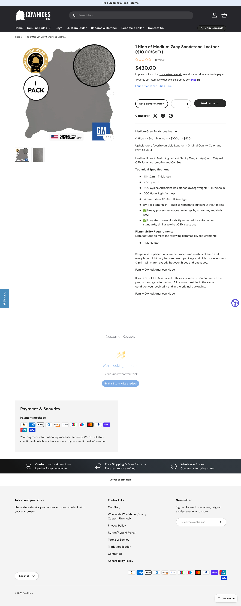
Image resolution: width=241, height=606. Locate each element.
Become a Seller (132, 28)
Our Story (114, 507)
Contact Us (156, 28)
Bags (59, 28)
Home (19, 28)
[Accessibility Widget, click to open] (235, 303)
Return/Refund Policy (121, 532)
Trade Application (119, 547)
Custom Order (77, 28)
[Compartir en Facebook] (163, 116)
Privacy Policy (117, 525)
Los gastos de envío (170, 74)
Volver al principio (121, 479)
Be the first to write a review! (120, 383)
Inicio (17, 37)
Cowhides (28, 593)
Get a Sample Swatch (151, 103)
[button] (224, 15)
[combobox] (131, 15)
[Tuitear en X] (155, 116)
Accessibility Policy (120, 561)
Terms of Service (118, 539)
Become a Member (104, 28)
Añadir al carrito (210, 103)
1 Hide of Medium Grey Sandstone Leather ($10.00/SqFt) (44, 37)
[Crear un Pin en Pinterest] (171, 116)
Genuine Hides (37, 28)
